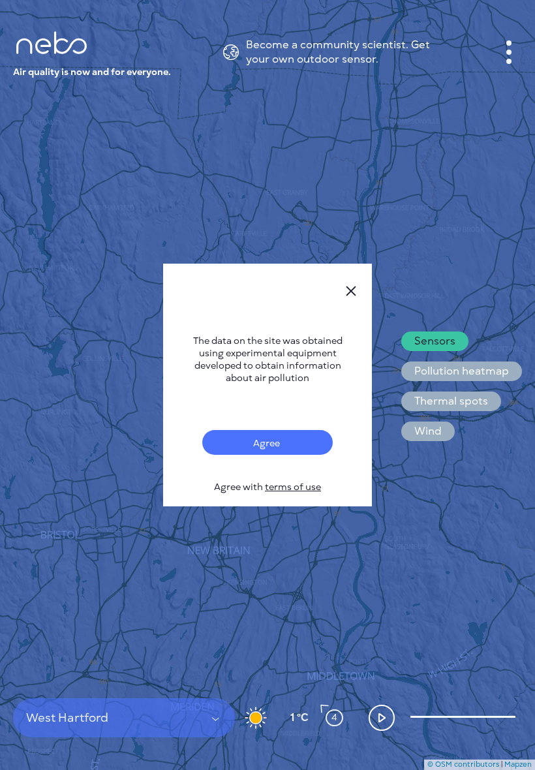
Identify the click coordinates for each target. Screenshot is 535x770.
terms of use (293, 487)
